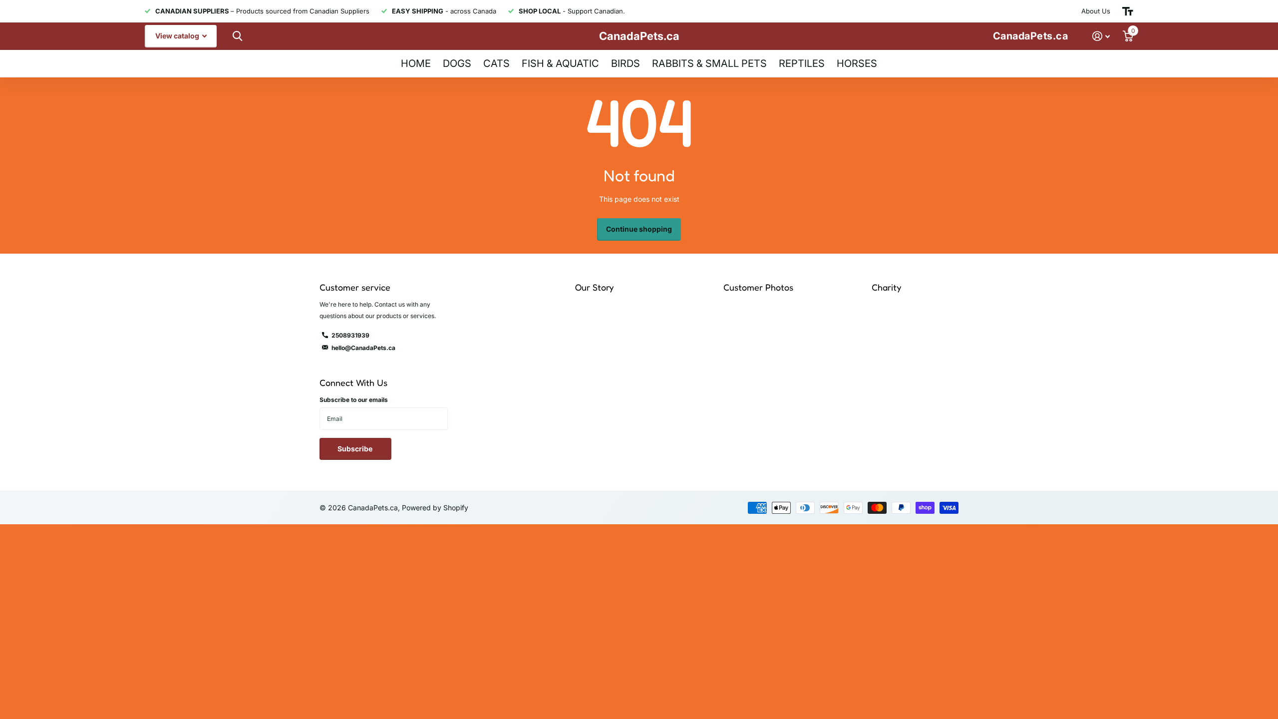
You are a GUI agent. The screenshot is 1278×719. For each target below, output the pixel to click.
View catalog (178, 35)
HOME (416, 63)
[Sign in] (1101, 36)
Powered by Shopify (435, 507)
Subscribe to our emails (354, 399)
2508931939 (350, 335)
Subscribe (355, 448)
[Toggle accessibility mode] (1127, 11)
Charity (886, 287)
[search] (236, 36)
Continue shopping (639, 229)
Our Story (594, 287)
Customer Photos (758, 287)
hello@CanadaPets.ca (363, 348)
